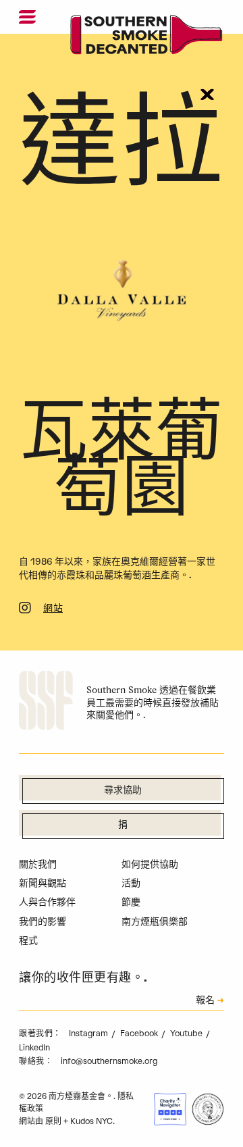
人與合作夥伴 (47, 902)
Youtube (187, 1033)
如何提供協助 (150, 864)
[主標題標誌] (147, 37)
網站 (53, 609)
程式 (28, 940)
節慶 (131, 902)
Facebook (140, 1033)
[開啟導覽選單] (27, 17)
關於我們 (38, 864)
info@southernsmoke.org (109, 1061)
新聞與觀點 (42, 883)
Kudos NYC (91, 1121)
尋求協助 (123, 791)
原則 (53, 1121)
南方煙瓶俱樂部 (155, 921)
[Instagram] (25, 609)
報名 (205, 1001)
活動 (131, 883)
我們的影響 (42, 921)
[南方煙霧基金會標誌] (46, 702)
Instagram (89, 1033)
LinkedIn (34, 1047)
